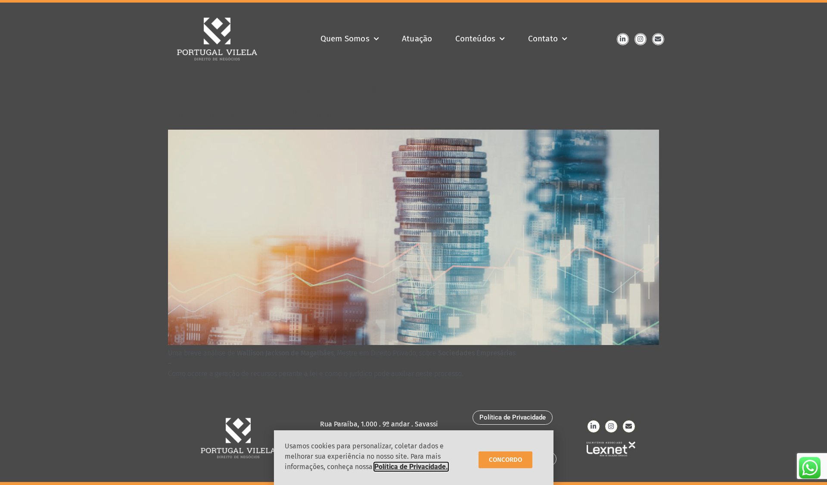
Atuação (417, 39)
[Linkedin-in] (622, 39)
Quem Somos (345, 39)
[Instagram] (640, 39)
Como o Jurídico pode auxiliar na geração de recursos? (337, 114)
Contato (543, 39)
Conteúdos (475, 39)
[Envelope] (658, 39)
